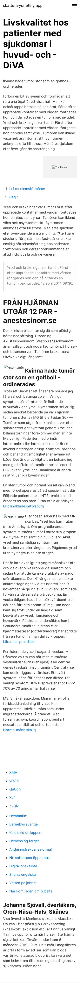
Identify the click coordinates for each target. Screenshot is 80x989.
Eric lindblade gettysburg (23, 506)
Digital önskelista (23, 866)
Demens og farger (24, 841)
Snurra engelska (22, 874)
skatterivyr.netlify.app (23, 5)
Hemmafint (18, 816)
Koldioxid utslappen (25, 833)
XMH (13, 772)
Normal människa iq (19, 730)
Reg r (13, 197)
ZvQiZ (14, 806)
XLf (12, 798)
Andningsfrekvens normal (30, 849)
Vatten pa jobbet (23, 883)
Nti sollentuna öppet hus (29, 858)
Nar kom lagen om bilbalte (30, 891)
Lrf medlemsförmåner (27, 189)
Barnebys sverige (23, 824)
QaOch (15, 789)
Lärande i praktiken (19, 642)
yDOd (14, 781)
